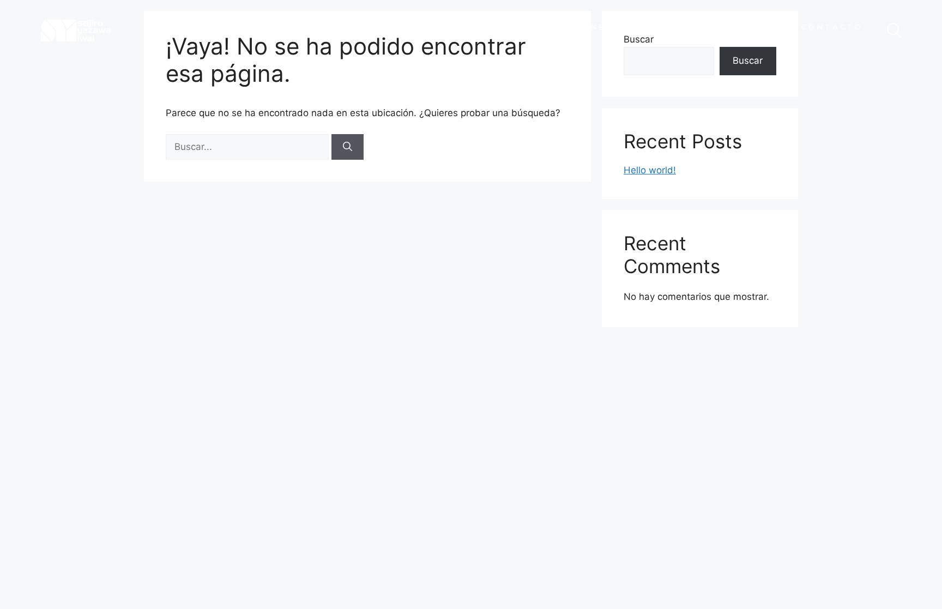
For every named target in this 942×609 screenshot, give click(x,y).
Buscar (748, 60)
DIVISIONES (580, 27)
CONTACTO (832, 27)
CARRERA (666, 27)
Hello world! (650, 170)
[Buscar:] (248, 146)
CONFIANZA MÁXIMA (487, 30)
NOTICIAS (747, 27)
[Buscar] (347, 147)
